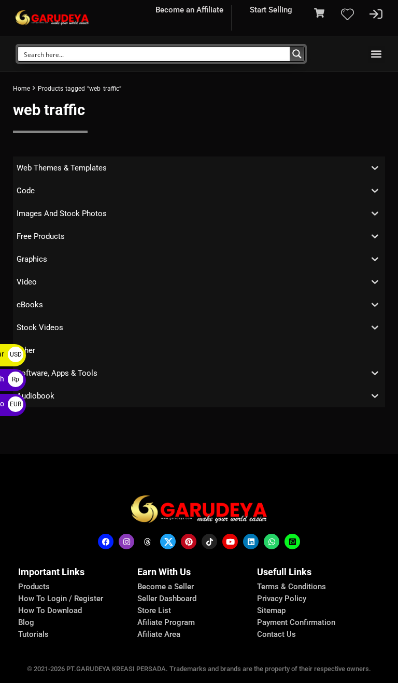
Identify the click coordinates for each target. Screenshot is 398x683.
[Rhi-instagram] (126, 541)
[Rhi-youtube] (230, 541)
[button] (376, 54)
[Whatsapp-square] (292, 541)
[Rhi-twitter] (168, 541)
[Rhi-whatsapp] (271, 541)
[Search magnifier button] (297, 54)
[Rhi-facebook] (105, 541)
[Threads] (147, 541)
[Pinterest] (188, 541)
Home (21, 88)
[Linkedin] (251, 541)
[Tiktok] (209, 541)
